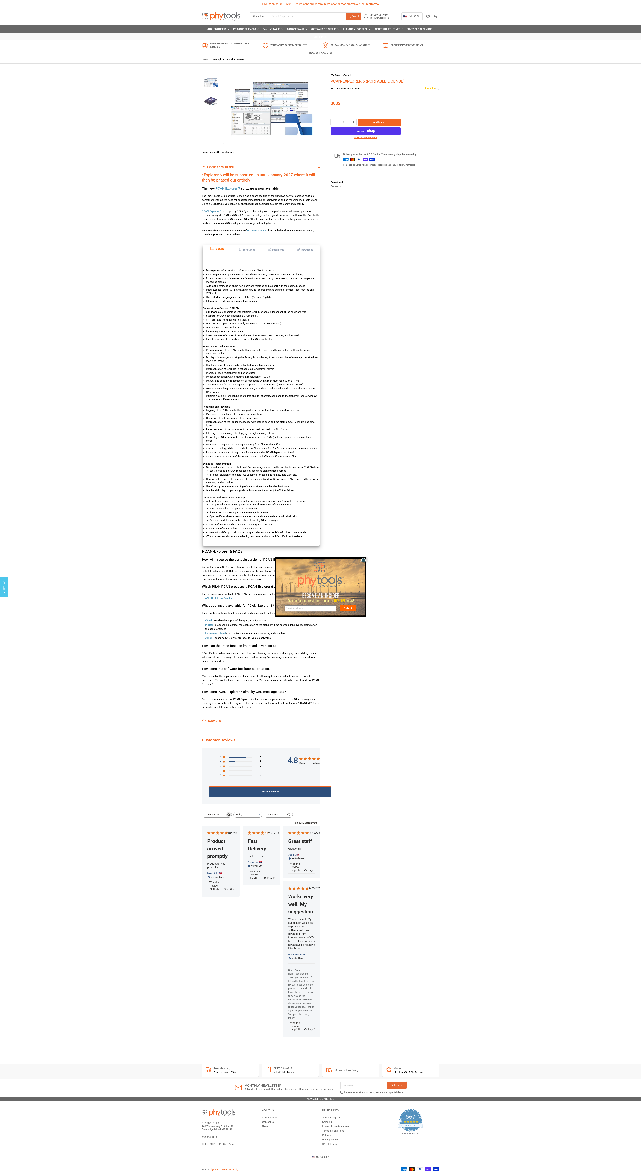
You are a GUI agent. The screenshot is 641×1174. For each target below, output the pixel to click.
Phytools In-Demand (419, 29)
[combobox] (316, 16)
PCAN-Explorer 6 (211, 211)
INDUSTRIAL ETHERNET (387, 29)
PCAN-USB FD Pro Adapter (217, 598)
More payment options (365, 137)
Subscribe (396, 1085)
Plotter (209, 624)
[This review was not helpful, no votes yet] (231, 888)
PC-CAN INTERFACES (244, 29)
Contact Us (268, 1121)
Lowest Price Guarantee (335, 1126)
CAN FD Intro (329, 1144)
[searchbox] (214, 814)
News (265, 1126)
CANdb (209, 620)
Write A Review (270, 791)
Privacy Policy (330, 1139)
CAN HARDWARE (271, 29)
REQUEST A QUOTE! (320, 52)
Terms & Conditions (333, 1130)
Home (205, 59)
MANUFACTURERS (216, 29)
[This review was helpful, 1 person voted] (305, 1029)
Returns (326, 1135)
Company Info (270, 1117)
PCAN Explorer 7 (228, 188)
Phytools (214, 1169)
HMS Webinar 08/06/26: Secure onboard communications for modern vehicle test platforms (320, 4)
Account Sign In (331, 1117)
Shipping (327, 1121)
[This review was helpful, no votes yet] (225, 888)
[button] (217, 249)
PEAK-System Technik (341, 75)
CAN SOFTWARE (295, 29)
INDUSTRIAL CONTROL (355, 29)
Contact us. (337, 186)
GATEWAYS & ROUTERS (323, 29)
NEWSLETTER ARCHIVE (320, 1098)
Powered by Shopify (229, 1169)
